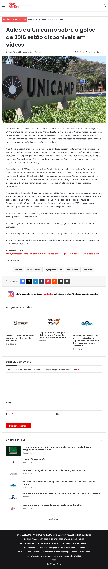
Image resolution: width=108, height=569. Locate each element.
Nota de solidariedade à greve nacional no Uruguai (49, 19)
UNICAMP (73, 269)
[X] (29, 281)
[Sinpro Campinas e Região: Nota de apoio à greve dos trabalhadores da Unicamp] (54, 322)
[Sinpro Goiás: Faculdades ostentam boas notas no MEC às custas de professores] (13, 497)
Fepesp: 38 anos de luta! (34, 459)
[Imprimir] (67, 281)
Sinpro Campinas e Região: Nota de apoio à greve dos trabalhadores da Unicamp (52, 335)
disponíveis (34, 269)
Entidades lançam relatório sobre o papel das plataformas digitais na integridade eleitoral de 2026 (57, 448)
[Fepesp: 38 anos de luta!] (13, 462)
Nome (9, 403)
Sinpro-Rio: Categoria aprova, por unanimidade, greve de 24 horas (55, 470)
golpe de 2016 (54, 269)
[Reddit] (54, 281)
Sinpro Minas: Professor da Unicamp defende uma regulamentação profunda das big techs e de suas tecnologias (86, 341)
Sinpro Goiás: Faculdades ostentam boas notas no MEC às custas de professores (62, 493)
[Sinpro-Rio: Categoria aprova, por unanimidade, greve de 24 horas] (13, 474)
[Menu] (3, 6)
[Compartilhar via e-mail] (60, 281)
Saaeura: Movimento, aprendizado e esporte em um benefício (53, 505)
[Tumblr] (41, 281)
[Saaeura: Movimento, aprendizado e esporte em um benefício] (13, 509)
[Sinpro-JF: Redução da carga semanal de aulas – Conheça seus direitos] (20, 323)
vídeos (88, 269)
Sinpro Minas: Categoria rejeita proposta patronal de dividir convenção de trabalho (59, 483)
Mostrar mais (54, 519)
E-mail (9, 414)
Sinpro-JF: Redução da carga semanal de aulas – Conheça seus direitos (20, 338)
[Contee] (21, 5)
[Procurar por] (104, 6)
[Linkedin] (35, 281)
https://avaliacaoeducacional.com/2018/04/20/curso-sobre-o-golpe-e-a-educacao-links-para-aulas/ (52, 254)
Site (57, 414)
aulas (19, 269)
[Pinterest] (48, 281)
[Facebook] (22, 281)
